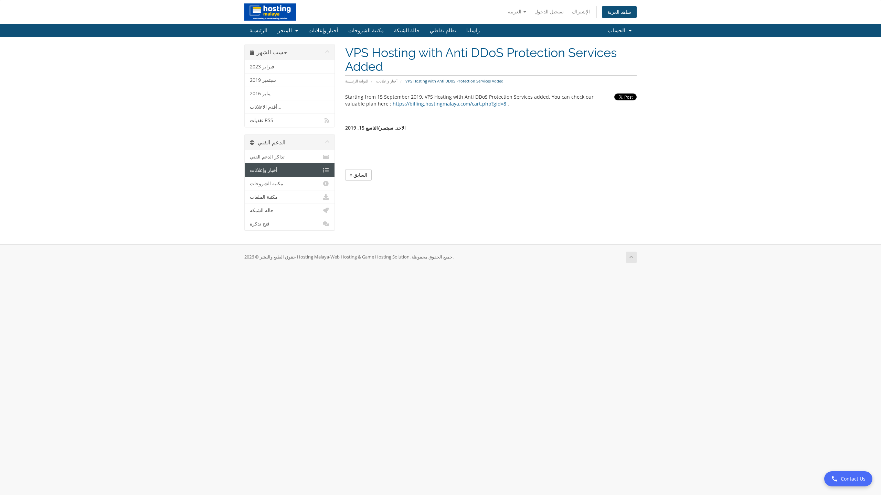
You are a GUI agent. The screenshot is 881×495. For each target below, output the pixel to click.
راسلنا (473, 31)
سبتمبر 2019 (263, 80)
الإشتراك (581, 11)
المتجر (286, 31)
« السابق (358, 175)
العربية (515, 11)
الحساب (618, 31)
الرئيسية (258, 31)
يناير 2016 (260, 93)
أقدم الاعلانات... (266, 107)
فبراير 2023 (262, 67)
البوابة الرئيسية (356, 81)
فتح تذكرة (259, 224)
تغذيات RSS (261, 120)
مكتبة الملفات (264, 197)
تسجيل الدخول (549, 11)
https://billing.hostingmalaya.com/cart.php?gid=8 (449, 103)
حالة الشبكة (407, 31)
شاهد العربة (619, 12)
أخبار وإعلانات (323, 31)
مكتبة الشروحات (366, 31)
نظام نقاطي (443, 31)
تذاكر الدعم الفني (267, 157)
